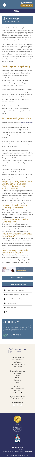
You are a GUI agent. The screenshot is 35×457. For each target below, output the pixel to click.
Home (5, 21)
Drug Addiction (17, 362)
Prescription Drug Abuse (17, 364)
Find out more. (28, 451)
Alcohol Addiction (17, 360)
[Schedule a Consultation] (17, 269)
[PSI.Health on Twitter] (18, 405)
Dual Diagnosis (17, 366)
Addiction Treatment (17, 357)
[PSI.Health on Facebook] (14, 405)
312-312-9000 (27, 3)
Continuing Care (11, 307)
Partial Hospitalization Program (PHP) (17, 294)
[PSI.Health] (4, 4)
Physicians (17, 373)
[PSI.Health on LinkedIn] (21, 405)
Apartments (9, 312)
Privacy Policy (25, 455)
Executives (17, 380)
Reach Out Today (27, 5)
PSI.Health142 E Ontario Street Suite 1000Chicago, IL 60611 (17, 389)
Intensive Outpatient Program (15, 290)
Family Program (11, 303)
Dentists (17, 382)
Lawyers (17, 375)
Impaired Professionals (17, 371)
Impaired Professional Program (15, 299)
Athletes (17, 378)
